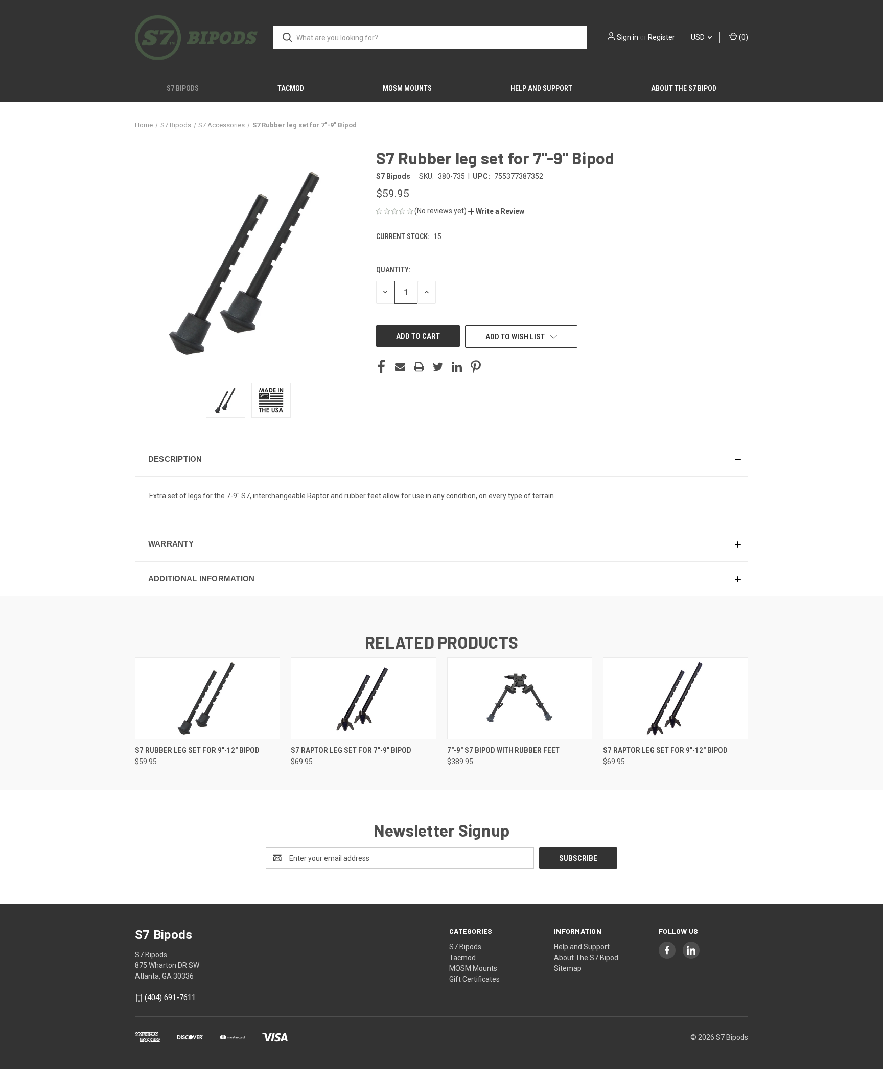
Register (661, 37)
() (742, 37)
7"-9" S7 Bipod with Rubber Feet (503, 750)
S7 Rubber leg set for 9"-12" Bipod (197, 750)
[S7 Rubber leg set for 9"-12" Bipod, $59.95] (207, 698)
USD (698, 37)
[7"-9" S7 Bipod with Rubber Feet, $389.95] (519, 698)
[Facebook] (381, 367)
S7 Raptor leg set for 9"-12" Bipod (665, 750)
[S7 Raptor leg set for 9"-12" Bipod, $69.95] (675, 698)
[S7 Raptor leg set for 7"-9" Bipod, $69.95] (363, 698)
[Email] (400, 367)
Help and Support (541, 88)
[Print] (419, 367)
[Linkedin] (457, 367)
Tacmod (290, 88)
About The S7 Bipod (683, 88)
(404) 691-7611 (170, 998)
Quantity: (393, 270)
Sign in (627, 37)
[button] (496, 211)
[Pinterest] (476, 367)
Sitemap (568, 968)
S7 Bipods (183, 88)
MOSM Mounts (407, 88)
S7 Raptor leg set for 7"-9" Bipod (351, 750)
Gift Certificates (474, 979)
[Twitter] (438, 367)
